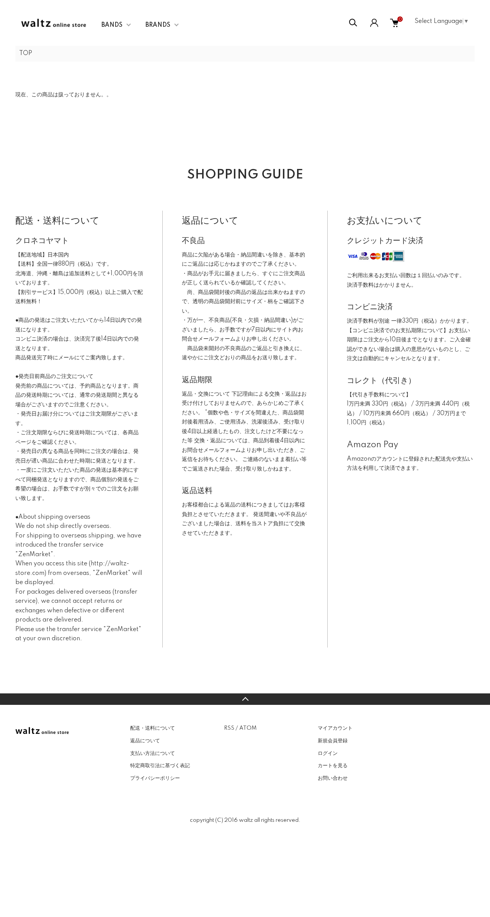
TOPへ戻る (245, 699)
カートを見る (333, 765)
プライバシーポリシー (155, 778)
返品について (145, 740)
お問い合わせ (333, 778)
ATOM (247, 728)
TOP (25, 53)
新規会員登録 (333, 740)
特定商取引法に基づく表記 (160, 765)
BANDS (111, 25)
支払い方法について (152, 753)
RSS (229, 728)
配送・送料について (152, 728)
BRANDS (157, 25)
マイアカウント (335, 728)
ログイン (328, 753)
